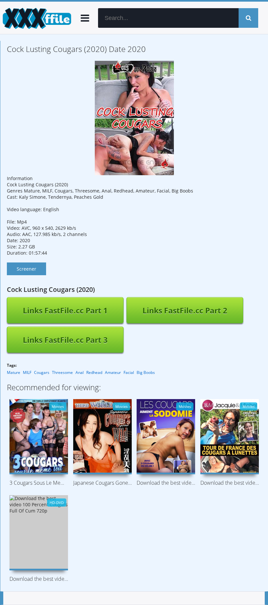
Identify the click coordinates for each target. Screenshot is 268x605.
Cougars (41, 372)
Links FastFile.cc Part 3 (65, 340)
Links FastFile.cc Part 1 (65, 310)
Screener (26, 269)
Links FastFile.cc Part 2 (184, 310)
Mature (13, 372)
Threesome (62, 372)
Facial (129, 372)
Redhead (94, 372)
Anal (79, 372)
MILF (27, 372)
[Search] (248, 18)
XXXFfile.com (36, 18)
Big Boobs (146, 372)
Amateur (113, 372)
